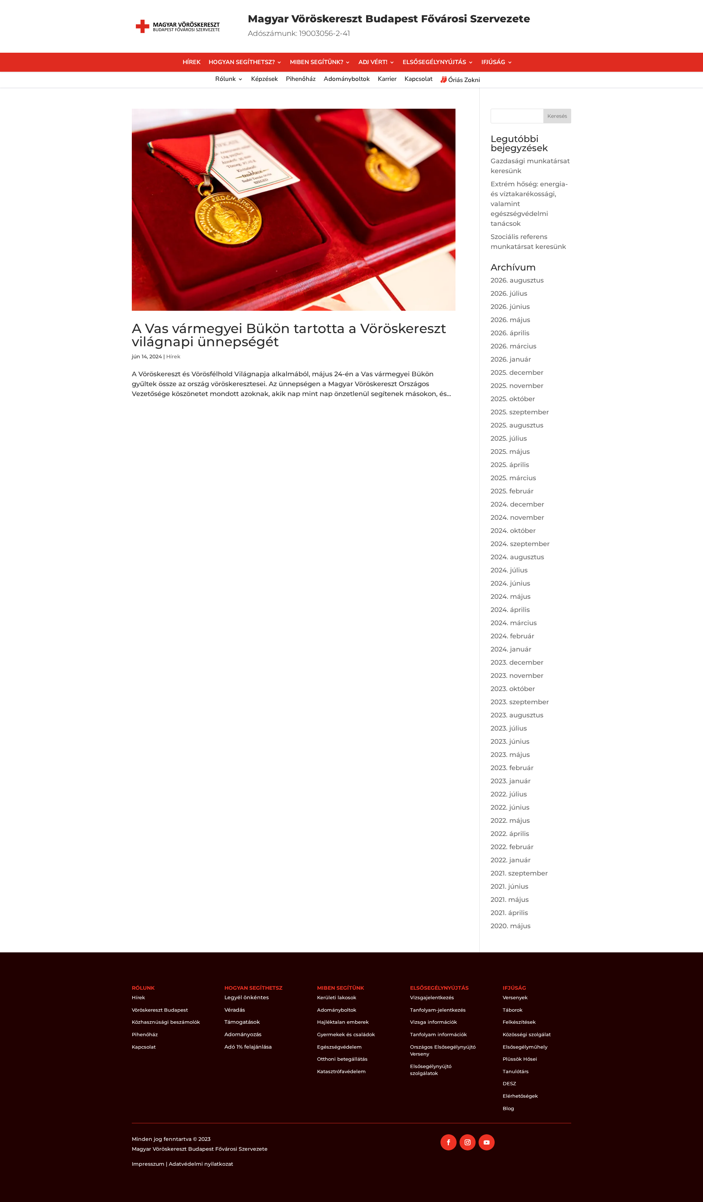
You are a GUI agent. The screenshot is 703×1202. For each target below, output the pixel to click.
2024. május (511, 597)
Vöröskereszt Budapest (160, 1010)
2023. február (512, 768)
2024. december (517, 504)
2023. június (510, 742)
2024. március (514, 623)
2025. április (510, 465)
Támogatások (242, 1022)
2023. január (511, 781)
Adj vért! (372, 63)
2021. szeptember (519, 873)
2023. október (513, 689)
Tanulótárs (516, 1071)
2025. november (517, 386)
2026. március (513, 346)
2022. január (511, 860)
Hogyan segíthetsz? (242, 63)
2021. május (510, 900)
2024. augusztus (517, 557)
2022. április (510, 834)
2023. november (517, 676)
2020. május (511, 926)
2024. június (510, 583)
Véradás (234, 1010)
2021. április (509, 913)
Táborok (512, 1010)
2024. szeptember (520, 544)
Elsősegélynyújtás (434, 63)
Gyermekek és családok (346, 1034)
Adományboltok (347, 79)
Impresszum (148, 1164)
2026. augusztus (517, 280)
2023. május (510, 755)
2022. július (509, 794)
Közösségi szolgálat (527, 1034)
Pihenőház (301, 79)
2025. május (510, 452)
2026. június (510, 307)
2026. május (510, 320)
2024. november (517, 518)
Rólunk (225, 79)
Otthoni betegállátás (342, 1059)
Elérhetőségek (520, 1096)
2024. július (509, 570)
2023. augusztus (517, 715)
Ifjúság (493, 63)
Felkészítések (519, 1022)
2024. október (513, 531)
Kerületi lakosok (336, 997)
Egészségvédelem (339, 1047)
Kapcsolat (418, 79)
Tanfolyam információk (438, 1034)
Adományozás (242, 1034)
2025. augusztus (517, 425)
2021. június (509, 886)
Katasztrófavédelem (341, 1071)
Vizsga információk (433, 1022)
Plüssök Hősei (520, 1059)
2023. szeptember (520, 702)
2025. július (509, 438)
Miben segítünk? (316, 63)
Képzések (264, 79)
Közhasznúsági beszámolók (166, 1022)
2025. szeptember (520, 412)
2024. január (511, 649)
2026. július (509, 294)
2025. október (513, 399)
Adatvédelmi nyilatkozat (201, 1164)
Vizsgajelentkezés (432, 997)
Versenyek (515, 997)
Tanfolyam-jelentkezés (438, 1010)
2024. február (512, 636)
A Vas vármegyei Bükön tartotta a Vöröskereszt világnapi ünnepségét (289, 335)
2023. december (517, 662)
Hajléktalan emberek (343, 1022)
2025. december (517, 373)
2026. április (510, 333)
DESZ (509, 1083)
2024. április (510, 610)
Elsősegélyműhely (525, 1047)
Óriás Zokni (463, 80)
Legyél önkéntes (246, 997)
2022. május (510, 821)
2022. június (510, 807)
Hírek (192, 63)
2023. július (509, 728)
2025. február (512, 491)
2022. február (512, 847)
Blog (508, 1108)
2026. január (511, 359)
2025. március (513, 478)
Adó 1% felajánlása (248, 1047)
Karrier (387, 79)
